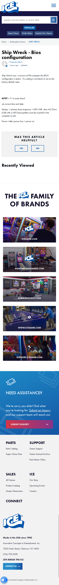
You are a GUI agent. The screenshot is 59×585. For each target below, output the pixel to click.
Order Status (27, 33)
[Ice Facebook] (27, 502)
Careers (33, 491)
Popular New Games (44, 33)
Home (4, 42)
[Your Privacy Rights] (4, 580)
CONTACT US (11, 566)
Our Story (34, 480)
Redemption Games (17, 42)
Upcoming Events (37, 485)
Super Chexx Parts (14, 454)
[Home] (10, 7)
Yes (21, 148)
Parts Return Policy (37, 459)
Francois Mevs (15, 62)
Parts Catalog (11, 448)
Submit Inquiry (20, 424)
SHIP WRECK (34, 42)
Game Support (36, 448)
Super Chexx (13, 33)
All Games (10, 480)
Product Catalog (13, 485)
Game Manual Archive (40, 454)
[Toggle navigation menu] (53, 5)
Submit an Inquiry (40, 410)
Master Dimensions (14, 491)
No (37, 148)
